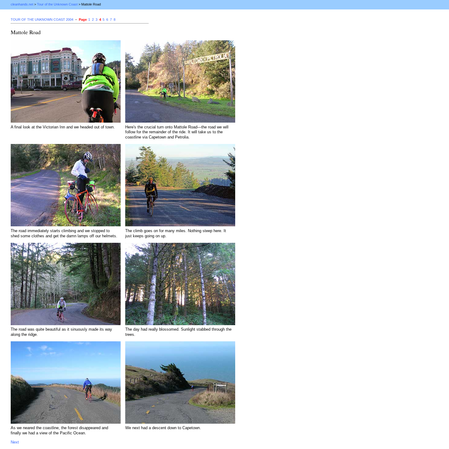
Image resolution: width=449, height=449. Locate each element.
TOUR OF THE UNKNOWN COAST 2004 (42, 19)
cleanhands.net (22, 4)
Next (15, 442)
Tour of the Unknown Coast (57, 4)
